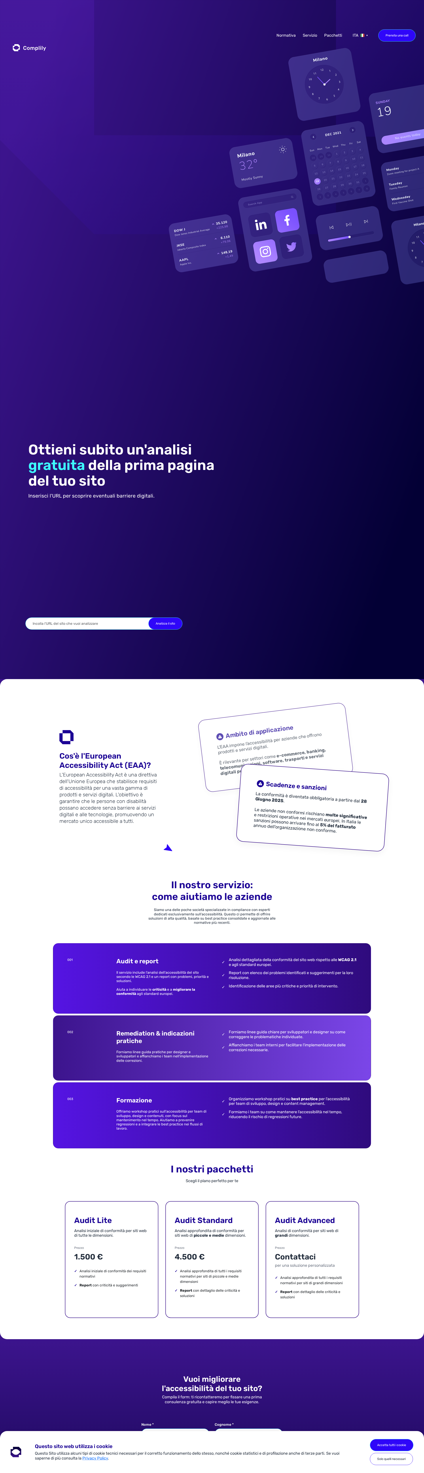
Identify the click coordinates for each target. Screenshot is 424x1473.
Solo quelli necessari (391, 1459)
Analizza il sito (165, 623)
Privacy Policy (95, 1458)
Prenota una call (397, 35)
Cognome (224, 1424)
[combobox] (360, 35)
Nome (147, 1424)
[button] (29, 47)
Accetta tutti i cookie (391, 1445)
